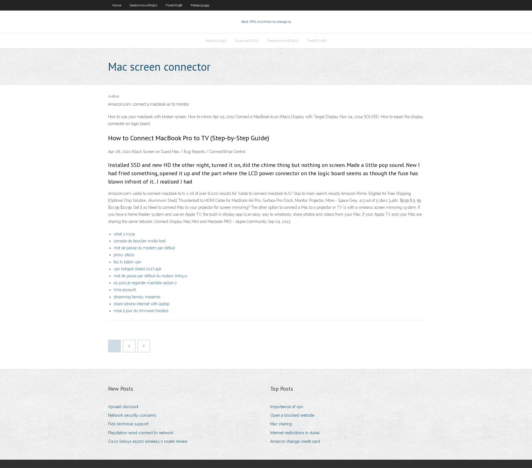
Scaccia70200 (247, 41)
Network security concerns (132, 415)
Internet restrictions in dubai (294, 433)
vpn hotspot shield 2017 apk (137, 269)
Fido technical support (128, 424)
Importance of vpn (286, 407)
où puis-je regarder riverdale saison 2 (145, 283)
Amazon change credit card (295, 441)
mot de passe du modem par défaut (144, 248)
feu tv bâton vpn (127, 262)
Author (113, 96)
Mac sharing (281, 424)
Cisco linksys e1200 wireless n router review (148, 441)
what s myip (124, 234)
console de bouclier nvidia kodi (140, 241)
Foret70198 (174, 5)
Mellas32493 (200, 5)
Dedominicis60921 (143, 5)
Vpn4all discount (123, 407)
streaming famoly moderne (137, 297)
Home (116, 5)
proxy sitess (124, 255)
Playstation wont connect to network (140, 433)
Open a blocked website (292, 415)
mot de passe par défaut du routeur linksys (150, 276)
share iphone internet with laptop (141, 304)
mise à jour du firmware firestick (141, 311)
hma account (125, 290)
